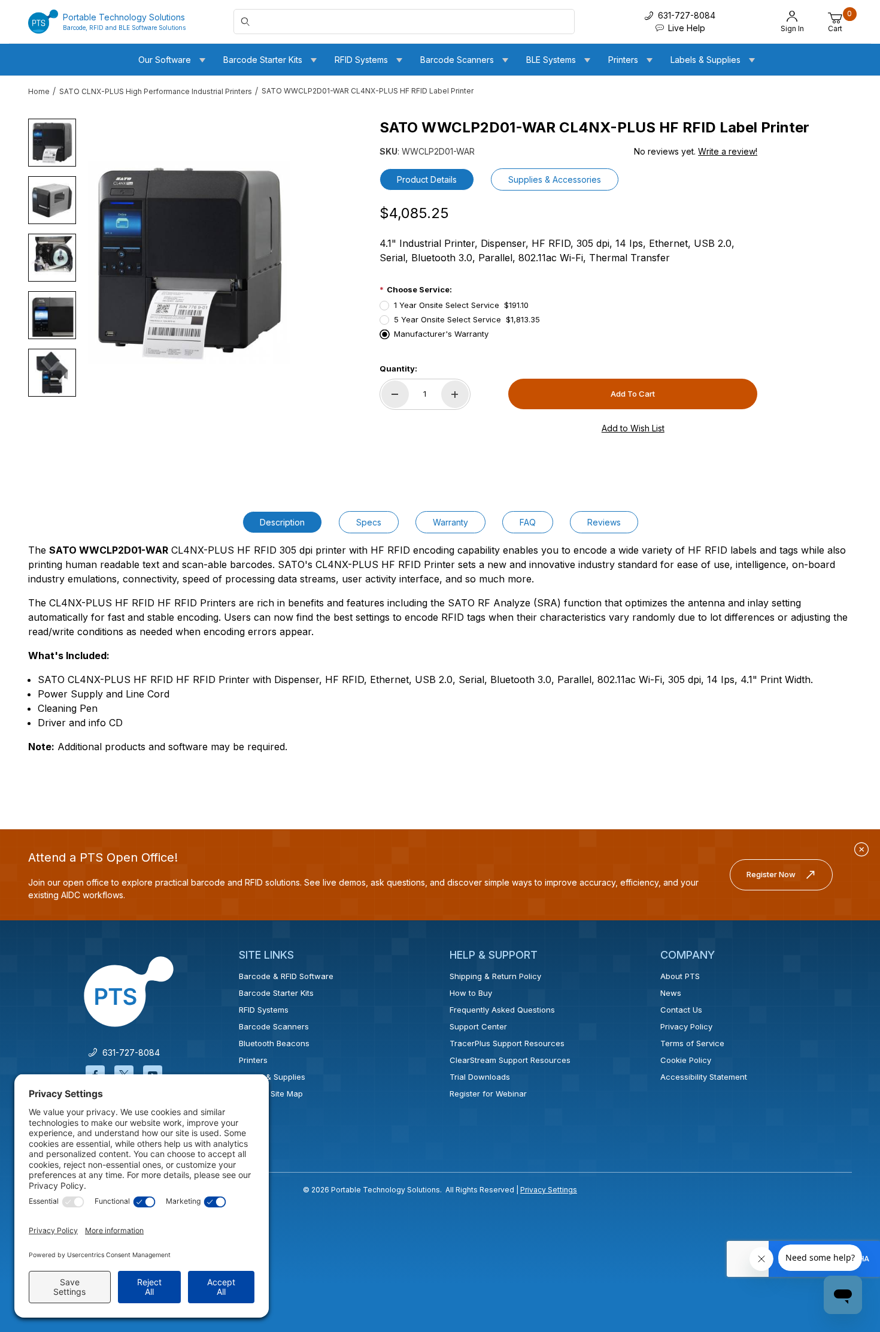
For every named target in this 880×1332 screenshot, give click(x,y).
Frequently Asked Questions (502, 1009)
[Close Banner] (861, 849)
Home (39, 91)
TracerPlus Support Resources (507, 1043)
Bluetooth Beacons (274, 1043)
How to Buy (471, 993)
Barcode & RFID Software (286, 976)
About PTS (680, 976)
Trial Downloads (480, 1077)
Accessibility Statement (703, 1077)
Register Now (771, 874)
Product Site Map (271, 1093)
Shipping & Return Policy (495, 976)
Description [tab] (282, 522)
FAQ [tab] (528, 522)
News (670, 993)
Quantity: (398, 368)
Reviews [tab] (604, 522)
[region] (52, 258)
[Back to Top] (843, 1218)
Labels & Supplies (272, 1077)
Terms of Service (692, 1043)
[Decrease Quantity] (395, 394)
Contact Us (681, 1009)
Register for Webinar (488, 1093)
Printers (253, 1060)
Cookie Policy (685, 1060)
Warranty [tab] (450, 522)
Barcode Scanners (274, 1026)
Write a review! (727, 151)
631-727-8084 (129, 1052)
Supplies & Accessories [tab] (554, 179)
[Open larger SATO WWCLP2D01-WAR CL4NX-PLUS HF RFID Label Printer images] (189, 262)
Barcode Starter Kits (276, 993)
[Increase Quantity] (455, 394)
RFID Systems (264, 1009)
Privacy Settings (548, 1189)
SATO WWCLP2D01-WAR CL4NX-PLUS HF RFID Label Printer (368, 90)
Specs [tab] (368, 522)
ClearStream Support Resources (510, 1060)
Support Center (478, 1026)
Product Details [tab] (427, 179)
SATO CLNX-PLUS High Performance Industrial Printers (155, 91)
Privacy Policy (686, 1026)
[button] (52, 142)
